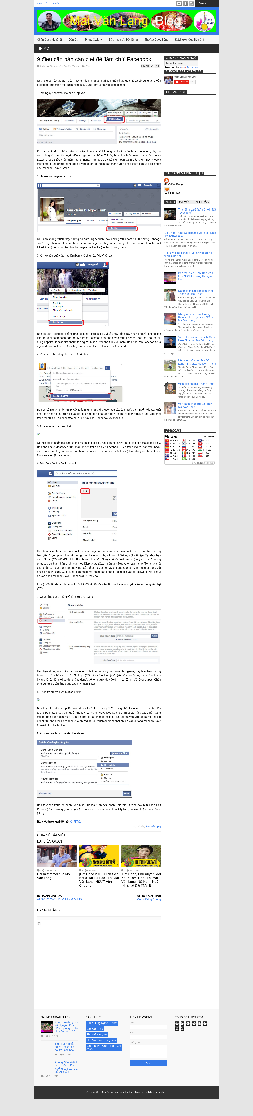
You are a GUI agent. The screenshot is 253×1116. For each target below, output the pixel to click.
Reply (42, 66)
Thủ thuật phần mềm (134, 1092)
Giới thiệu (54, 3)
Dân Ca (73, 39)
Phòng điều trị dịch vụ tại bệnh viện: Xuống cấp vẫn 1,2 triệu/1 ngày (66, 1067)
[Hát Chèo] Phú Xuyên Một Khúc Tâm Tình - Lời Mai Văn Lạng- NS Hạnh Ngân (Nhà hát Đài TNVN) (141, 879)
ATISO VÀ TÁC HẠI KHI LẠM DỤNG (59, 899)
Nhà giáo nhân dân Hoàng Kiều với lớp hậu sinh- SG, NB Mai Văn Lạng (196, 317)
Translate (192, 67)
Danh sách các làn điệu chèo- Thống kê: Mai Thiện (196, 292)
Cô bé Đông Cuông (149, 899)
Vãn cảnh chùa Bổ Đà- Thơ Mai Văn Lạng (195, 405)
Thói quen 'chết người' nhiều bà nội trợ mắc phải (65, 1046)
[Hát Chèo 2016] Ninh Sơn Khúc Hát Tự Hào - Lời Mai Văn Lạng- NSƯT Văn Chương (99, 879)
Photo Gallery (93, 39)
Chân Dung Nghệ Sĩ (49, 39)
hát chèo (150, 1092)
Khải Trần (76, 821)
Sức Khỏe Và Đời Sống (123, 39)
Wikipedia (191, 3)
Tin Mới (43, 48)
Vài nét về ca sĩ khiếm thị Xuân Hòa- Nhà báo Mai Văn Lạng (197, 339)
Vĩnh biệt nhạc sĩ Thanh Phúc (196, 383)
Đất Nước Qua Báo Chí (189, 39)
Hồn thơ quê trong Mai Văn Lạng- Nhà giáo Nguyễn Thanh (197, 362)
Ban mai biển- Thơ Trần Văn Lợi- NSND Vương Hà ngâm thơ (195, 276)
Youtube (179, 3)
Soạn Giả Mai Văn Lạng (112, 1092)
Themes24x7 (160, 1092)
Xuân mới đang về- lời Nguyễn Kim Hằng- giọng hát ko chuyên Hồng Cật (66, 1027)
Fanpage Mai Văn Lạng (185, 3)
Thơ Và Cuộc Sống (156, 39)
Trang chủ (42, 3)
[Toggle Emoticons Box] (39, 923)
